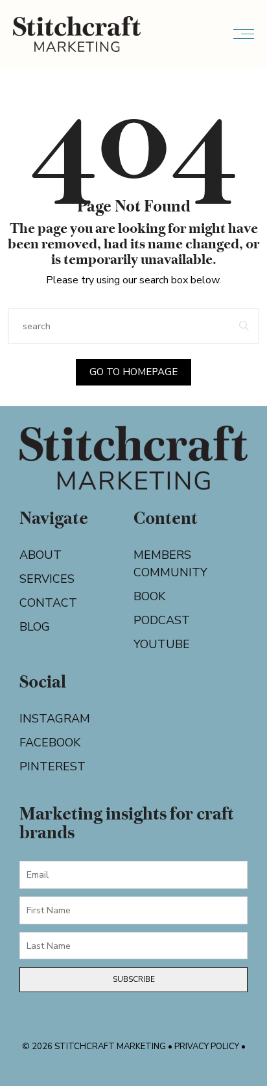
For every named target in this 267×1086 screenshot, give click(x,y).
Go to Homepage (133, 371)
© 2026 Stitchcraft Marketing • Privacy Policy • (134, 1046)
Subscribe (134, 979)
